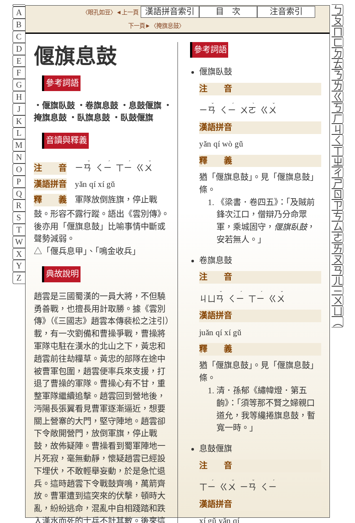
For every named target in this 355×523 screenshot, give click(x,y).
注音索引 (286, 11)
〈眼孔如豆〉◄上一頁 (110, 12)
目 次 (228, 11)
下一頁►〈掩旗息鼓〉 (156, 26)
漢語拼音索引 (169, 11)
